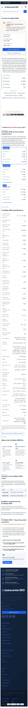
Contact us (4, 661)
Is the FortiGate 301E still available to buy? (14, 524)
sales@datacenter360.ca (9, 609)
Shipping (13, 701)
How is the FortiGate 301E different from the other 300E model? (14, 550)
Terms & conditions (6, 680)
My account (4, 674)
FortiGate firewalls (6, 623)
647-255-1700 (6, 606)
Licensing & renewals (6, 634)
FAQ (3, 658)
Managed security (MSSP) (7, 650)
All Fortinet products (6, 643)
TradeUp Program (5, 640)
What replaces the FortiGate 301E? (12, 540)
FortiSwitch (4, 631)
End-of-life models (6, 637)
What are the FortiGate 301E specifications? (14, 546)
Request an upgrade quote (14, 53)
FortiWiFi (4, 626)
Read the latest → (7, 562)
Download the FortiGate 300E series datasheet (13, 433)
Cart (3, 677)
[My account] (22, 7)
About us (4, 668)
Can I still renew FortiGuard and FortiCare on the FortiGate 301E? (14, 543)
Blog (3, 671)
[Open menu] (2, 7)
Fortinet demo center (6, 656)
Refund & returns (5, 683)
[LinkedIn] (3, 616)
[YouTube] (13, 616)
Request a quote (11, 514)
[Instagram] (6, 616)
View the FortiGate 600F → (8, 202)
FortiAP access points (6, 629)
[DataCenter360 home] (11, 7)
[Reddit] (10, 616)
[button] (14, 524)
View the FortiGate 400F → (14, 49)
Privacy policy (5, 685)
